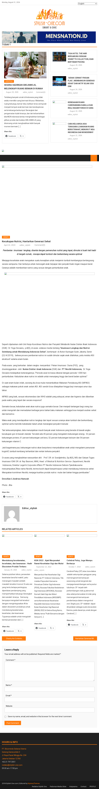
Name (9, 685)
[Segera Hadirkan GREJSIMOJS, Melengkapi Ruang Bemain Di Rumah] (25, 65)
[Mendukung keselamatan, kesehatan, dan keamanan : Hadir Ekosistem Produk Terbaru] (17, 543)
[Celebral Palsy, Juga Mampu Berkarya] (82, 543)
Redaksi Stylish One (39, 786)
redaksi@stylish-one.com (12, 765)
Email (9, 696)
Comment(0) (40, 92)
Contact (83, 786)
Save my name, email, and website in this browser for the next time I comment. (40, 716)
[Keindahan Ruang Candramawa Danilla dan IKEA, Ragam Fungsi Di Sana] (59, 105)
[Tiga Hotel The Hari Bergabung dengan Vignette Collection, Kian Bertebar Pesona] (59, 56)
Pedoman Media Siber (58, 786)
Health (6, 237)
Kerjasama (73, 786)
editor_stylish (28, 92)
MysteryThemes (34, 783)
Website (9, 706)
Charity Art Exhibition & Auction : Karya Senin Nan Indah (16, 638)
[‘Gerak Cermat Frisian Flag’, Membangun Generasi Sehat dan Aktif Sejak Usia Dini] (59, 81)
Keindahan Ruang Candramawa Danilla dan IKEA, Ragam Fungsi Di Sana (80, 105)
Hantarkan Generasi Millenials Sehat (86, 638)
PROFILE (93, 786)
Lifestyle (9, 81)
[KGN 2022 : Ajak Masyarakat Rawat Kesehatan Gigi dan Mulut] (49, 543)
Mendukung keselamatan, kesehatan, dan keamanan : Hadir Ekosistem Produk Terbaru (17, 563)
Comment (10, 660)
